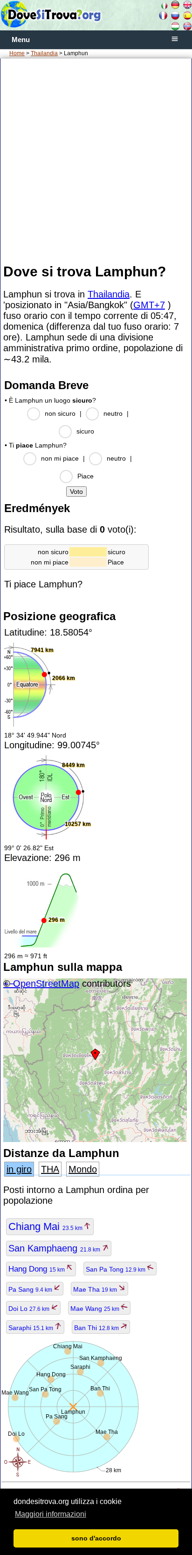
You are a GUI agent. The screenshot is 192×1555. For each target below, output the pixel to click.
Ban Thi (97, 1327)
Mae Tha (95, 1289)
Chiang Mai (46, 1226)
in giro (19, 1169)
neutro (113, 413)
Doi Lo (29, 1308)
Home (17, 53)
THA (50, 1169)
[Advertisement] (96, 160)
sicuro (85, 431)
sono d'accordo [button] (96, 1538)
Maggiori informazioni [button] (50, 1514)
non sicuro (60, 413)
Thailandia (44, 53)
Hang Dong (37, 1269)
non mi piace (60, 458)
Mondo (83, 1169)
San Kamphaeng (55, 1248)
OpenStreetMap (46, 983)
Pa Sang (31, 1289)
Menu (21, 39)
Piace (85, 476)
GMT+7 (149, 305)
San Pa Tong (116, 1269)
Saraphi (31, 1327)
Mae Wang (95, 1308)
